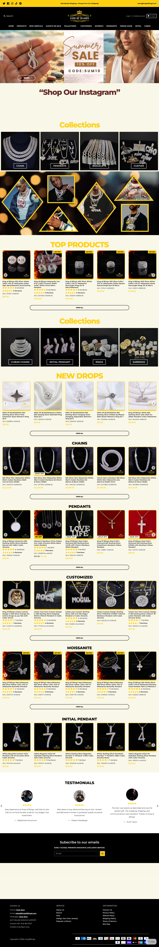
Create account (139, 16)
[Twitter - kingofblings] (4, 3)
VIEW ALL (79, 308)
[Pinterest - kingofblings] (20, 3)
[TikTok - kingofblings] (16, 3)
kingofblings (30, 939)
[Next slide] (157, 56)
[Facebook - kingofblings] (8, 3)
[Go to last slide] (1, 56)
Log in (128, 16)
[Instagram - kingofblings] (12, 3)
